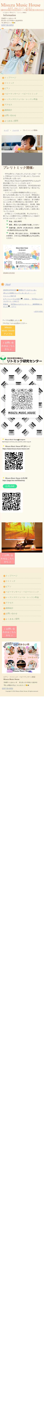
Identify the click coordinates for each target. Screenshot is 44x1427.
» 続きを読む (38, 311)
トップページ (10, 78)
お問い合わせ (10, 115)
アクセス (8, 105)
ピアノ (7, 88)
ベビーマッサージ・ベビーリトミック (21, 94)
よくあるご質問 (11, 121)
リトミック (9, 83)
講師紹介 (8, 110)
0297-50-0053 (7, 25)
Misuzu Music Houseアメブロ (8, 330)
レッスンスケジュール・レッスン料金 (21, 99)
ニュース (15, 130)
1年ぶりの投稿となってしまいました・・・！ (19, 293)
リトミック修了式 (9, 296)
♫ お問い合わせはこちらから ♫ (8, 345)
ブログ (8, 285)
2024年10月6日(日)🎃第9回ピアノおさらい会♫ (19, 290)
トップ (6, 130)
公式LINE (10, 486)
